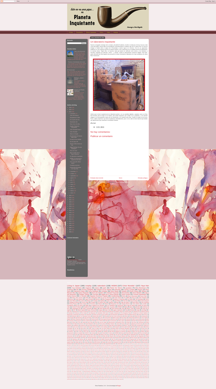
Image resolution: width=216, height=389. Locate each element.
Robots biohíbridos (116, 365)
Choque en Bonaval (83, 311)
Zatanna (133, 371)
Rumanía (139, 365)
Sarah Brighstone (89, 323)
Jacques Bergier (138, 356)
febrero (72, 190)
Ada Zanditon (105, 314)
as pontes (101, 330)
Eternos (111, 326)
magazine (146, 376)
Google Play (82, 334)
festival (82, 376)
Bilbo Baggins (131, 346)
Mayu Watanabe (135, 360)
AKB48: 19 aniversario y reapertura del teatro (76, 159)
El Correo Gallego (103, 326)
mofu (129, 330)
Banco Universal (96, 346)
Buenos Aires (94, 348)
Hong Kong (84, 356)
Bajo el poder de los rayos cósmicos (75, 153)
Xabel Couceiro (135, 319)
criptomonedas (103, 374)
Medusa (141, 360)
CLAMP (104, 348)
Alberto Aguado (81, 310)
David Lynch (75, 326)
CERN (132, 325)
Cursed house (93, 311)
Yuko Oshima (136, 303)
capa (73, 374)
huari (124, 342)
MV (75, 336)
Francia (123, 326)
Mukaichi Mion (95, 316)
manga (137, 310)
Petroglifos (78, 337)
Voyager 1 (80, 371)
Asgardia (106, 331)
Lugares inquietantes (118, 310)
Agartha (102, 300)
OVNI (86, 297)
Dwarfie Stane (127, 351)
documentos (125, 293)
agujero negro (70, 342)
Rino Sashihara (145, 302)
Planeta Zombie (94, 319)
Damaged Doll (141, 320)
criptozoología (70, 317)
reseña (73, 379)
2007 (70, 229)
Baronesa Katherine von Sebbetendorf (108, 346)
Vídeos (108, 32)
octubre (72, 173)
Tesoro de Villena (103, 368)
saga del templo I (88, 317)
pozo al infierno (99, 320)
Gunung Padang (96, 354)
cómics (147, 299)
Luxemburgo (82, 360)
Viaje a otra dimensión (79, 51)
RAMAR (73, 365)
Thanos (110, 368)
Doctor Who (128, 333)
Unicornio (122, 369)
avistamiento (144, 316)
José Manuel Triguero (89, 357)
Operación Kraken (79, 291)
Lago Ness (100, 359)
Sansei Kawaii (84, 366)
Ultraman (132, 310)
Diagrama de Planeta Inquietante (79, 90)
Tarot (125, 339)
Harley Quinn (140, 326)
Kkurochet (77, 359)
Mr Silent (111, 362)
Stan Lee (123, 366)
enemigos (124, 374)
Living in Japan (73, 286)
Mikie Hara (76, 362)
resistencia (82, 325)
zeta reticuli (104, 325)
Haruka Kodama (115, 354)
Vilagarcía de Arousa (98, 340)
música (97, 288)
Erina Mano (124, 317)
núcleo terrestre (119, 377)
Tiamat (68, 369)
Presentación (79, 32)
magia (68, 377)
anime (146, 371)
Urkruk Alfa (136, 369)
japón (104, 288)
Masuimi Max (71, 293)
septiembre (73, 175)
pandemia (138, 342)
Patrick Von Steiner (116, 288)
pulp (75, 343)
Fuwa (76, 334)
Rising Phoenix (73, 303)
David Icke (74, 351)
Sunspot (120, 339)
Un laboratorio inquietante (76, 156)
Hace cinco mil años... (75, 124)
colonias (88, 374)
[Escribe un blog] (98, 127)
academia (70, 289)
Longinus (133, 359)
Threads (146, 368)
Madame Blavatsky (90, 360)
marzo (72, 188)
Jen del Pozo (119, 334)
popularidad (140, 377)
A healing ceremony (75, 165)
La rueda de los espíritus (91, 359)
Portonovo (77, 313)
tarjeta (92, 379)
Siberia (126, 316)
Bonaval (75, 311)
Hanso (109, 354)
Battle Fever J (120, 346)
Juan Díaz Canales (98, 357)
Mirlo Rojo (90, 362)
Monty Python (101, 362)
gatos (106, 330)
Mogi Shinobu (131, 336)
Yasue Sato (121, 371)
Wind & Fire (101, 371)
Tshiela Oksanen (85, 369)
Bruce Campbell (79, 333)
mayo (71, 184)
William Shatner (110, 323)
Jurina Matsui (72, 300)
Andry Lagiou (121, 320)
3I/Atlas (144, 291)
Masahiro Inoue (120, 322)
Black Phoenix (133, 314)
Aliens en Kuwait (74, 134)
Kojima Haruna (71, 296)
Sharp (126, 310)
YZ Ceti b (115, 371)
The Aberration (116, 368)
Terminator (97, 368)
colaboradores (94, 297)
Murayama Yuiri (115, 303)
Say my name (101, 366)
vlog (99, 325)
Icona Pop (115, 356)
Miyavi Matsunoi (122, 336)
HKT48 (134, 326)
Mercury (146, 360)
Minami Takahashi (76, 319)
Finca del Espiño (143, 333)
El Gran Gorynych (144, 300)
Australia (73, 346)
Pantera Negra (76, 363)
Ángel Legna (119, 379)
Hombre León (71, 356)
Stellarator (129, 366)
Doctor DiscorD (95, 351)
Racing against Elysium (105, 319)
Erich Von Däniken (97, 293)
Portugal (93, 302)
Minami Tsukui (130, 308)
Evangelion (117, 326)
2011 (70, 221)
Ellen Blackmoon (140, 288)
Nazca (138, 328)
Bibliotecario (70, 299)
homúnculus (120, 305)
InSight (124, 356)
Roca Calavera (124, 365)
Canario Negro (132, 348)
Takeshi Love (90, 368)
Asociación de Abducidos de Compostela (109, 345)
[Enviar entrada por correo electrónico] (94, 127)
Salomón (72, 366)
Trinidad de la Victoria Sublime (140, 313)
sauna (77, 379)
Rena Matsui (136, 302)
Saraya (90, 366)
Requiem (117, 337)
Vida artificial (73, 371)
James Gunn (145, 356)
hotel (93, 320)
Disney (122, 333)
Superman (146, 366)
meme (133, 342)
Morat (107, 362)
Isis (86, 328)
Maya (129, 360)
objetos (133, 330)
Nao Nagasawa (140, 336)
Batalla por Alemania (121, 331)
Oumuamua (141, 322)
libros (128, 342)
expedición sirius (118, 342)
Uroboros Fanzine (78, 340)
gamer (128, 323)
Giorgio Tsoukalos (110, 307)
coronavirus (71, 320)
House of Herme (91, 356)
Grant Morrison (82, 354)
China (98, 333)
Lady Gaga (140, 334)
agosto (72, 178)
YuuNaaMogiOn (93, 330)
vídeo (68, 307)
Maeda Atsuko (115, 328)
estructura (139, 374)
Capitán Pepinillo (145, 348)
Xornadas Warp (108, 371)
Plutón (114, 363)
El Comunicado (71, 70)
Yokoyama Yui (137, 340)
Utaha (141, 369)
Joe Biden (75, 357)
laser (139, 376)
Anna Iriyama (80, 345)
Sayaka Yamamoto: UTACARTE (75, 127)
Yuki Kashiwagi (139, 299)
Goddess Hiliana (119, 311)
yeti (115, 379)
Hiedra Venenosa (127, 354)
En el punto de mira (74, 119)
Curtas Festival (101, 311)
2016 (70, 210)
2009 (70, 225)
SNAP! (144, 365)
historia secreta (96, 314)
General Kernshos (99, 307)
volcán (118, 343)
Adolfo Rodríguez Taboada (74, 260)
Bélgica (95, 308)
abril (71, 186)
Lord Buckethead (140, 359)
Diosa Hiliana (134, 291)
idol (77, 289)
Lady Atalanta (79, 299)
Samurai (81, 339)
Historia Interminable (136, 354)
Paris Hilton (83, 363)
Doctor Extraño (102, 351)
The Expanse (131, 339)
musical (107, 377)
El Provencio (92, 303)
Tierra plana (102, 323)
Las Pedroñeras (111, 305)
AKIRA (130, 343)
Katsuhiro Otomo (134, 357)
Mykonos (97, 299)
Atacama (143, 345)
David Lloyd (80, 351)
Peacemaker (98, 363)
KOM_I (90, 328)
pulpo (79, 343)
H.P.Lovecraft (104, 354)
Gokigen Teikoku (84, 294)
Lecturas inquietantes (139, 294)
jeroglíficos (116, 376)
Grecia (138, 317)
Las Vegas (96, 328)
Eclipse (140, 314)
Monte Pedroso (85, 319)
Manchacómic (112, 322)
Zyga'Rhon (111, 302)
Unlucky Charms (129, 369)
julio (71, 180)
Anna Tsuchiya (134, 300)
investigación (70, 305)
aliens (131, 307)
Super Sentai (118, 297)
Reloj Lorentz (83, 365)
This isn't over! (73, 150)
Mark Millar (107, 360)
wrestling (96, 317)
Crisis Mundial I (128, 286)
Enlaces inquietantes (91, 32)
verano (147, 330)
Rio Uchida (84, 313)
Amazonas (93, 331)
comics (117, 323)
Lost (77, 360)
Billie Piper (137, 346)
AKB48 (114, 286)
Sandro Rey (96, 339)
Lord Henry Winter (105, 328)
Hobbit (143, 354)
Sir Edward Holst (102, 302)
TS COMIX (126, 297)
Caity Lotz (126, 348)
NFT (102, 316)
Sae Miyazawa (92, 313)
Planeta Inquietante (92, 337)
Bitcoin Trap (126, 325)
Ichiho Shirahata (143, 297)
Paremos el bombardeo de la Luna (76, 62)
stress (89, 379)
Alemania (147, 343)
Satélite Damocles (105, 339)
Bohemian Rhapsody (82, 348)
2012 (70, 219)
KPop (96, 322)
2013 (70, 217)
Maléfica (102, 360)
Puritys (145, 363)
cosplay (88, 286)
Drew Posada (116, 351)
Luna (68, 297)
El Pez (79, 322)
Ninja (106, 316)
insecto (111, 376)
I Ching (109, 356)
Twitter (98, 369)
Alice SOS (86, 331)
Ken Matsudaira (132, 334)
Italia (132, 356)
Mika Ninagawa (106, 299)
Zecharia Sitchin (140, 371)
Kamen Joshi (126, 357)
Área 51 (134, 297)
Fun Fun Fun (70, 334)
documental (118, 374)
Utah (86, 340)
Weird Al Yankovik (117, 340)
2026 (70, 107)
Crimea (103, 333)
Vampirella (146, 369)
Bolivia (89, 348)
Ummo (102, 369)
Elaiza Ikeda (83, 303)
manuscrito (73, 377)
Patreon (93, 363)
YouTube (95, 294)
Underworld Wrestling (114, 369)
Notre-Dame (138, 362)
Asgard (97, 345)
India (129, 356)
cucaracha (109, 374)
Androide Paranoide (113, 293)
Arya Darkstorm (77, 288)
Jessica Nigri (85, 302)
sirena (88, 325)
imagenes (88, 288)
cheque (80, 374)
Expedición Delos (88, 307)
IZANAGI (119, 307)
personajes (130, 377)
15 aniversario (113, 320)
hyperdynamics (78, 317)
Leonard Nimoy (114, 359)
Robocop (127, 337)
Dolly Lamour (109, 351)
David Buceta (110, 311)
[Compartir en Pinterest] (103, 127)
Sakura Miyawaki (83, 293)
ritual (102, 343)
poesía (135, 377)
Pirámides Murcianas (107, 363)
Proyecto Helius (139, 363)
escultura (129, 374)
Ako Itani (125, 300)
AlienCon (70, 345)
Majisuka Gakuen (82, 336)
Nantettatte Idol (73, 122)
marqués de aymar (142, 305)
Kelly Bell (140, 357)
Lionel (122, 308)
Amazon (75, 345)
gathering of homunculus (137, 323)
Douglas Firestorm (93, 326)
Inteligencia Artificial (74, 302)
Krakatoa (82, 359)
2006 (70, 232)
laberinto (128, 376)
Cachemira (121, 348)
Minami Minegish (83, 362)
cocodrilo (144, 303)
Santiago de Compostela (119, 299)
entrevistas (88, 314)
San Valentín (88, 339)
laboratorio (134, 376)
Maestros (97, 360)
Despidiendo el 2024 (75, 117)
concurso (93, 374)
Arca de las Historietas (106, 297)
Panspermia (69, 363)
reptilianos (76, 325)
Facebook (135, 333)
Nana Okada (114, 291)
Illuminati (120, 356)
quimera (68, 379)
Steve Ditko (134, 366)
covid (97, 374)
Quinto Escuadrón (109, 337)
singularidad (108, 343)
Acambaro (136, 343)
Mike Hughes (69, 362)
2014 (70, 214)
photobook (69, 343)
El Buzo (74, 322)
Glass (73, 354)
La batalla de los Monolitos (98, 305)
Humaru (105, 356)
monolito (138, 308)
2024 (70, 111)
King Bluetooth (70, 359)
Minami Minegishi (125, 328)
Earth (139, 351)
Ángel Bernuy (112, 325)
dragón (104, 342)
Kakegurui (120, 357)
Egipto (87, 305)
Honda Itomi (77, 356)
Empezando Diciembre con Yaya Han (75, 168)
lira (141, 376)
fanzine (123, 323)
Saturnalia (95, 366)
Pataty (88, 363)
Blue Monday (73, 348)
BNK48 (84, 346)
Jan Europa (69, 357)
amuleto (143, 319)
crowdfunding (115, 296)
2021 (70, 199)
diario (91, 342)
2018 (70, 206)
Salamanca (75, 339)
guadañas (129, 288)
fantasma (69, 376)
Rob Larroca (81, 300)
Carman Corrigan (129, 289)
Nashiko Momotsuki (118, 362)
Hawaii (84, 322)
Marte (125, 307)
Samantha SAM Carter (103, 313)
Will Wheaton (94, 371)
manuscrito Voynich (80, 377)
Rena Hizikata (90, 365)
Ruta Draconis (134, 337)
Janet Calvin (108, 310)
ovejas (125, 377)
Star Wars (122, 319)
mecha (91, 377)
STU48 (68, 339)
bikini (147, 319)
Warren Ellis (108, 340)
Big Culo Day (136, 331)
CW (108, 348)
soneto (84, 379)
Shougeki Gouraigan (110, 366)
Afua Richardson (114, 314)
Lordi (74, 360)
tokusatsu (118, 289)
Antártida (99, 331)
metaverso (69, 325)
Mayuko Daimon (145, 311)
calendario (101, 286)
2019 (70, 204)
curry (114, 374)
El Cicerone (144, 351)
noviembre (73, 171)
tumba (100, 379)
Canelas (93, 333)
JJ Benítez (111, 334)
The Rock (141, 368)
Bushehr (134, 320)
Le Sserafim (83, 296)
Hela (121, 354)
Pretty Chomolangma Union (122, 363)
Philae (84, 337)
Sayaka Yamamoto (114, 313)
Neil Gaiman (126, 362)
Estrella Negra (132, 317)
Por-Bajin (75, 323)
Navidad (71, 313)
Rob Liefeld (115, 319)
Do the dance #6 (74, 141)
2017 (70, 208)
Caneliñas (139, 348)
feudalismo (87, 376)
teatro (114, 343)
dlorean (89, 300)
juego (121, 376)
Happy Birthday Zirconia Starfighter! (76, 148)
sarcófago (143, 310)
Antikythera (119, 325)
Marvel (106, 303)
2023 (70, 195)
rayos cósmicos (85, 343)
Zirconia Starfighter (87, 289)
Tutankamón (92, 369)
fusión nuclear (94, 376)
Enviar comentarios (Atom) (122, 182)
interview (112, 330)
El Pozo (145, 314)
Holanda (147, 354)
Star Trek (114, 339)
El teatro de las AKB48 (75, 139)
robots (106, 320)
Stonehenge (70, 330)
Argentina (87, 345)
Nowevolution (145, 362)
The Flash (138, 339)
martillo (87, 377)
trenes (96, 379)
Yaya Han (145, 286)
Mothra (133, 328)
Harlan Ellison (90, 334)
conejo (86, 342)
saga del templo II (125, 302)
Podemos (100, 337)
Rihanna (102, 365)
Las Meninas (106, 359)
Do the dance (79, 305)
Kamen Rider (143, 296)
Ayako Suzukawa (87, 308)
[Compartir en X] (100, 127)
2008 (70, 227)
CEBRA (99, 348)
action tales (144, 340)
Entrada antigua (142, 178)
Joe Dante (81, 357)
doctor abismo (97, 342)
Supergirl (140, 366)
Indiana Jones (103, 334)
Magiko (68, 319)
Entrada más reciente (96, 178)
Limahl (128, 359)
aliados (77, 342)
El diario (71, 32)
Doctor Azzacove (87, 351)
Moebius (95, 362)
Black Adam (143, 346)
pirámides (137, 307)
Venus (90, 340)
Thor (144, 339)
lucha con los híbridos (121, 330)
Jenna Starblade (93, 291)
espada (134, 374)
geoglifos (100, 376)
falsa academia (86, 320)
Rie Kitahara (97, 365)
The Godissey (128, 368)
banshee (82, 314)
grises (146, 323)
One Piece (134, 322)
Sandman (78, 366)
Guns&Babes (89, 354)
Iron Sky (76, 328)
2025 (70, 109)
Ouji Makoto (118, 300)
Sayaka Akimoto (126, 303)
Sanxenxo (81, 323)
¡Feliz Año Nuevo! (74, 115)
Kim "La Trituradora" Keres (85, 316)
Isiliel (82, 328)
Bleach (143, 331)
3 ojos (101, 317)
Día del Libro (134, 351)
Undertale (107, 369)
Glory (77, 354)
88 (76, 331)
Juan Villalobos (107, 357)
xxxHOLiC (71, 331)
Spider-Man (117, 366)
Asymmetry (138, 345)
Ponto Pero (144, 328)
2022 (70, 197)
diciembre (72, 113)
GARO (68, 316)
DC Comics (109, 333)
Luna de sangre (103, 322)
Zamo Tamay (127, 371)
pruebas (146, 377)
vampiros (94, 325)
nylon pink (113, 377)
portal (142, 330)
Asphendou (120, 345)
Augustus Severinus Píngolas (99, 296)
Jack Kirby (90, 322)
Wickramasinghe (87, 371)
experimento (145, 374)
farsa (73, 376)
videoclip (111, 379)
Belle (126, 346)
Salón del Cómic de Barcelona (116, 316)
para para (145, 342)
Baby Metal (89, 346)
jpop (117, 302)
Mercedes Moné (92, 336)
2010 (70, 223)
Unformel (128, 319)
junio (71, 182)
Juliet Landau (114, 357)
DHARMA (116, 333)
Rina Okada (108, 365)
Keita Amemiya (115, 308)
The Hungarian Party (126, 313)
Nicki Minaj (132, 362)
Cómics (101, 32)
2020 (70, 202)
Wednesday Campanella (73, 314)
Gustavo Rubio (128, 311)
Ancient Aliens (107, 317)
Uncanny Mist (78, 330)
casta (76, 374)
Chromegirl (138, 325)
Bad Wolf (112, 331)
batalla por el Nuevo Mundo (109, 294)
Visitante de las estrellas (104, 289)
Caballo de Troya (113, 348)
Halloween (74, 316)
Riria (122, 337)
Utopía (131, 316)
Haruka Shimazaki (91, 310)
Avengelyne (79, 346)
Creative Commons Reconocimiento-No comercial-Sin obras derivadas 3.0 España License (76, 263)
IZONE (97, 334)
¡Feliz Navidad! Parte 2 (75, 129)
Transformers (77, 369)
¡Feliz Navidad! (73, 131)
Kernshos (146, 357)
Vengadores (85, 330)
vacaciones (105, 379)
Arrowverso (92, 345)
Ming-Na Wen (113, 336)
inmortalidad (105, 376)
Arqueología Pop (76, 308)
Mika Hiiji (105, 336)
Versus (68, 371)
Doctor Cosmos (83, 326)
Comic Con (109, 300)
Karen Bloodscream (104, 308)
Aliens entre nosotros (77, 297)
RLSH (78, 365)
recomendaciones (95, 343)
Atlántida (128, 320)
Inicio (120, 178)
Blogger (119, 385)
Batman (129, 331)
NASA (123, 296)
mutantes (95, 300)
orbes (138, 330)
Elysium (140, 289)
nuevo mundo (126, 294)
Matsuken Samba (122, 360)
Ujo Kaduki (130, 299)
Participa (116, 32)
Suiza (96, 323)
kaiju (124, 376)
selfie (81, 379)
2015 (70, 212)
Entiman (100, 303)
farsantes (77, 376)
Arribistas (104, 291)
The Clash (122, 368)
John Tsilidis (144, 317)
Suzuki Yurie (69, 368)
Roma (130, 365)
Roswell (134, 365)
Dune (122, 351)
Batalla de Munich (124, 314)
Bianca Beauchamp (133, 296)
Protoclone (132, 363)
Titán (72, 369)
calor (82, 342)
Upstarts (124, 291)
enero (71, 193)
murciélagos (102, 377)
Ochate (128, 322)
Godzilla (129, 326)
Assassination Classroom (129, 345)
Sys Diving (75, 368)
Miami (99, 336)
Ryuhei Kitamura (143, 337)
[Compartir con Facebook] (102, 127)
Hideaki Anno (136, 311)
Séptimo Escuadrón (83, 368)
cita (84, 374)
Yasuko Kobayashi (127, 340)
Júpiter (125, 334)
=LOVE (80, 331)
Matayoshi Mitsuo (114, 360)
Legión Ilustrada (89, 299)
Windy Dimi (137, 316)
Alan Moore (141, 343)
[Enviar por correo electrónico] (97, 127)
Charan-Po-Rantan (76, 307)
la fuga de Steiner (130, 305)
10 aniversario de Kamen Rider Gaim (76, 136)
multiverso (96, 377)
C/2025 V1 (87, 333)
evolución (109, 342)
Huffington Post (99, 356)
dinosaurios (78, 320)
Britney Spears (116, 317)
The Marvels (135, 368)
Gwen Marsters (137, 293)
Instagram (100, 310)
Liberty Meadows (122, 359)
